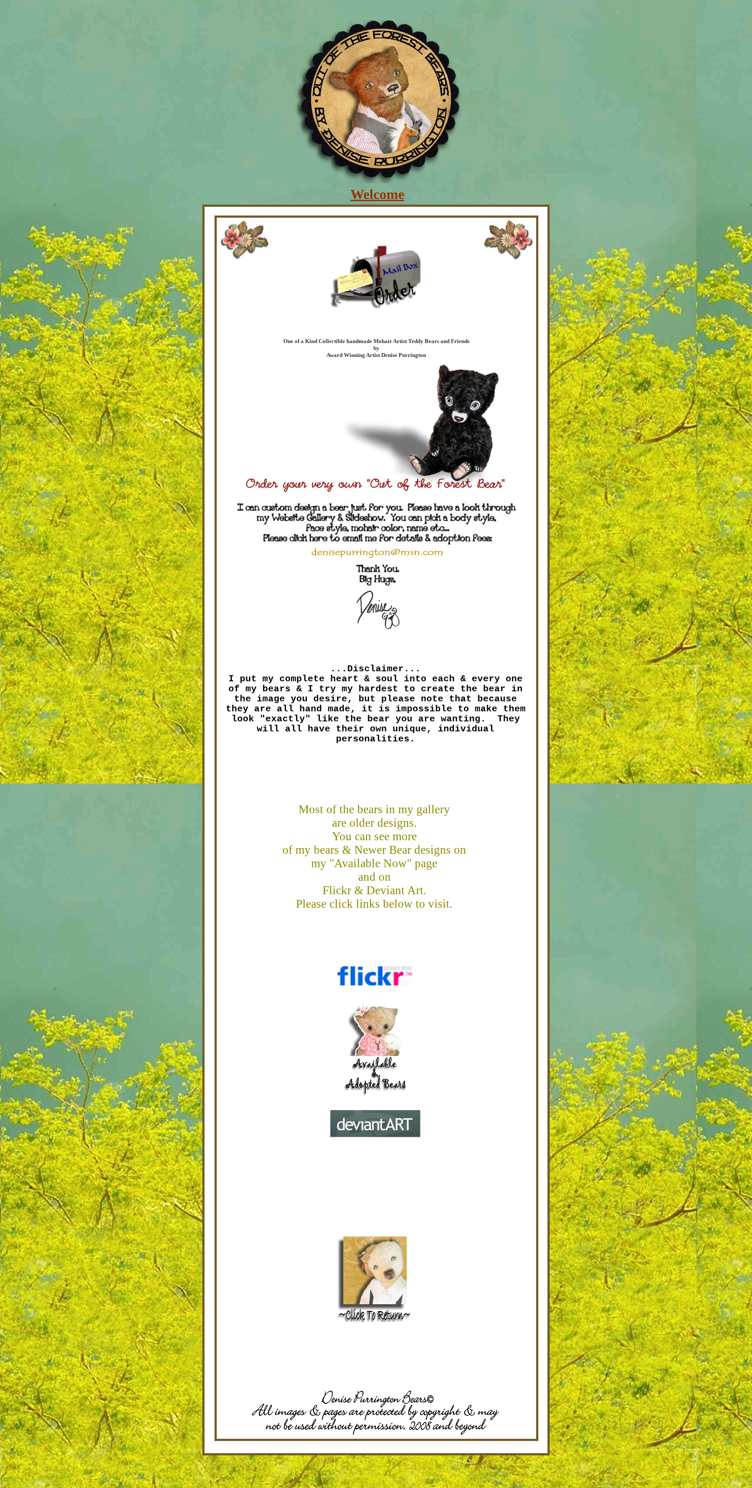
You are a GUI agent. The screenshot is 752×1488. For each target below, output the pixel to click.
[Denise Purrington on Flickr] (375, 983)
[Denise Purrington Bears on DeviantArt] (375, 1134)
